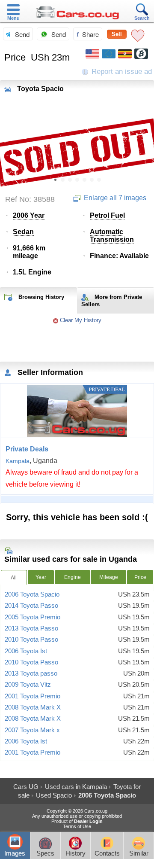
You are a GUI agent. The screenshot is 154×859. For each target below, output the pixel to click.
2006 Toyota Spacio (32, 594)
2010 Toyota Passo (31, 639)
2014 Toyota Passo (31, 605)
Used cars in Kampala (76, 786)
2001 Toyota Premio (32, 696)
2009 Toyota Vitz (28, 684)
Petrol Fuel (107, 215)
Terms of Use (77, 826)
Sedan (23, 231)
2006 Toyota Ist (26, 651)
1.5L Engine (32, 272)
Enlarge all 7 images (114, 197)
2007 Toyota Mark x (32, 730)
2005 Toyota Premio (32, 617)
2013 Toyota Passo (31, 628)
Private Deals (27, 449)
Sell (117, 34)
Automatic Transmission (112, 235)
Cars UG (25, 786)
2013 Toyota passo (31, 673)
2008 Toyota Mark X (33, 707)
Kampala (18, 460)
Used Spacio (54, 795)
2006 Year (28, 215)
